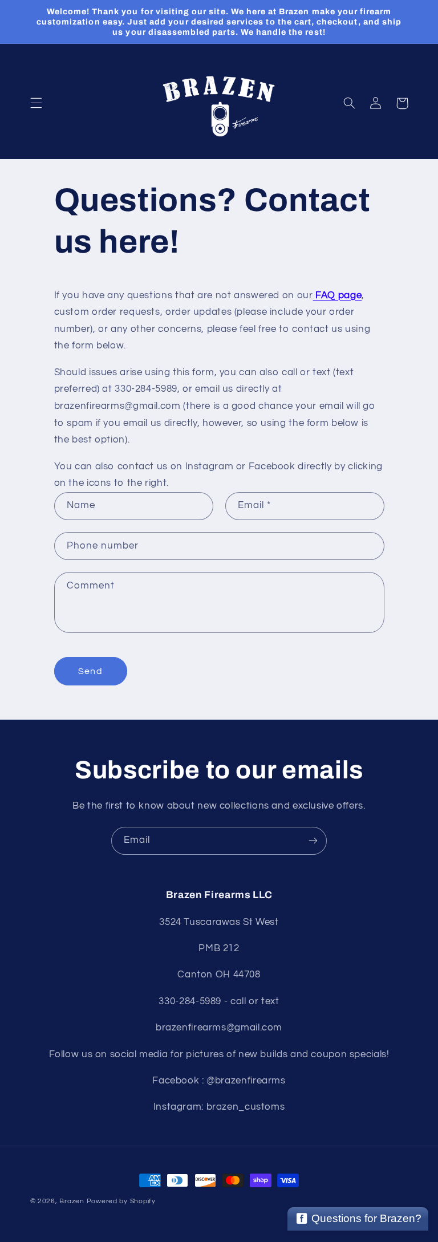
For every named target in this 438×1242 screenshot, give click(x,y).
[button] (36, 103)
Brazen (71, 1201)
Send (90, 671)
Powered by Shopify (121, 1201)
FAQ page (337, 295)
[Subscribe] (313, 841)
